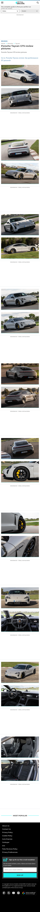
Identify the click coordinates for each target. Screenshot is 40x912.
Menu (2, 2)
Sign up (20, 875)
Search (38, 3)
